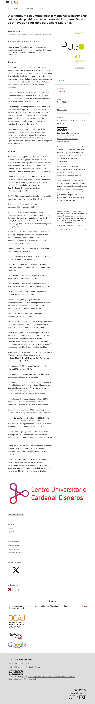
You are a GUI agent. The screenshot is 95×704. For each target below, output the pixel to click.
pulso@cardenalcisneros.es (19, 663)
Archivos (17, 9)
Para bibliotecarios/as (15, 553)
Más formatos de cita (66, 230)
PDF (62, 80)
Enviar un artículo (16, 514)
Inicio (9, 9)
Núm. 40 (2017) (28, 9)
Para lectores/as (13, 546)
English (10, 528)
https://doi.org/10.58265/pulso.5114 (25, 41)
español (11, 532)
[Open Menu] (7, 2)
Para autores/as (13, 549)
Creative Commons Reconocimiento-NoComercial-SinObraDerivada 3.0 (68, 139)
